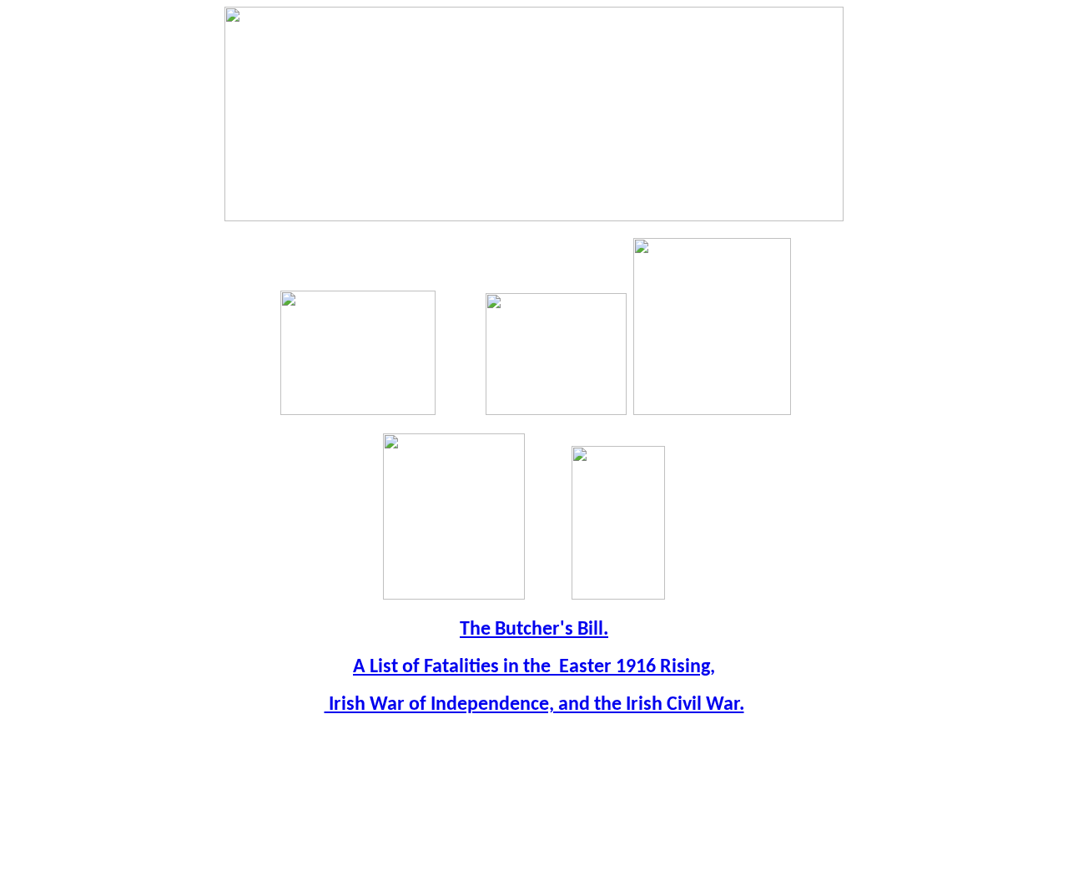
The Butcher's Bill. (534, 630)
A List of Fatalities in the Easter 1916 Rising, (534, 667)
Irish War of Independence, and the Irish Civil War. (534, 705)
